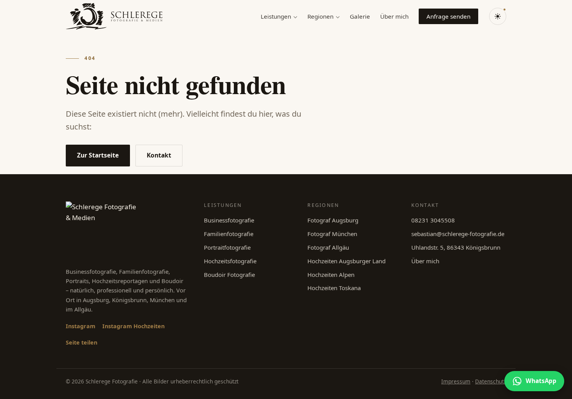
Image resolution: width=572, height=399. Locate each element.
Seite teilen (81, 342)
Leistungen (276, 16)
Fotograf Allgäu (328, 247)
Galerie (360, 16)
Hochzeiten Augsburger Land (346, 261)
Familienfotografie (228, 234)
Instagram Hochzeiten (133, 326)
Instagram (80, 326)
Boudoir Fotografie (229, 274)
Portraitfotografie (227, 247)
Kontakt (159, 155)
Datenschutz (490, 381)
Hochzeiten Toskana (334, 288)
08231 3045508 (433, 220)
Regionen (320, 16)
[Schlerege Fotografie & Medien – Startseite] (114, 16)
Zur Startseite (98, 155)
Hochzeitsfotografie (230, 261)
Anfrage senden (448, 16)
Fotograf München (332, 234)
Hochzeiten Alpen (330, 274)
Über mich (394, 16)
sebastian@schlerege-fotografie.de (457, 234)
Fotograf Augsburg (332, 220)
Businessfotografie (229, 220)
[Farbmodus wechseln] (497, 16)
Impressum (455, 381)
